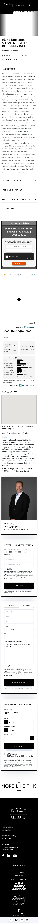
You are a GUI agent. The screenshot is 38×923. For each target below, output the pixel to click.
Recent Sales (15, 529)
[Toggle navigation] (34, 5)
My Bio (28, 529)
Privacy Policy (8, 578)
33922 (6, 471)
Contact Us (11, 605)
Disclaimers (19, 876)
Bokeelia (29, 468)
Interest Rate (9, 735)
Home (3, 468)
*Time (6, 634)
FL (17, 468)
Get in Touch (19, 865)
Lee (22, 468)
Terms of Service (9, 690)
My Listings (7, 529)
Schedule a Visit (26, 605)
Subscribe (19, 586)
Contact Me (22, 529)
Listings (11, 468)
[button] (3, 23)
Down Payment (9, 727)
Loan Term (8, 709)
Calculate (19, 746)
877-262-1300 (6, 839)
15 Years (18, 713)
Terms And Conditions (19, 879)
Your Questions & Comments (13, 641)
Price (6, 719)
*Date (6, 626)
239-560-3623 (29, 5)
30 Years (9, 713)
